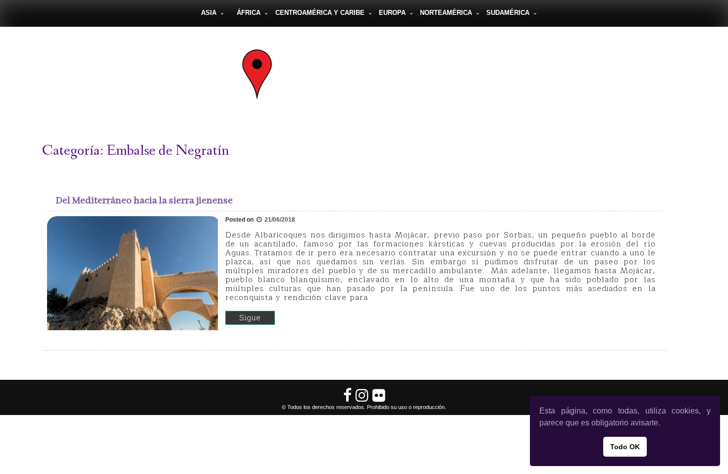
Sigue (250, 317)
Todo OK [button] (625, 447)
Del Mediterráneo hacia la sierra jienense (144, 200)
